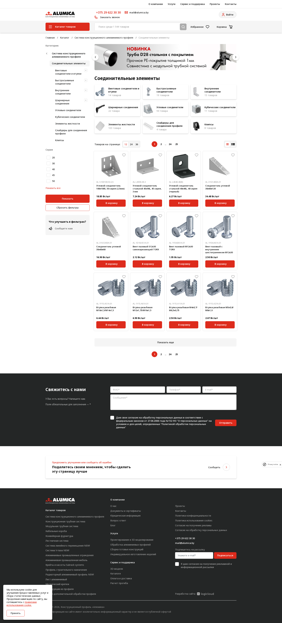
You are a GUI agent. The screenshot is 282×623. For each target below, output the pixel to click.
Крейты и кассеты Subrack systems (65, 564)
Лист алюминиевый (56, 579)
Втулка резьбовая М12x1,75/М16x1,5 (142, 309)
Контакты (230, 4)
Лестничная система (57, 540)
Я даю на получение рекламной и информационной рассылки (206, 565)
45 (53, 175)
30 (53, 163)
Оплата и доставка (121, 578)
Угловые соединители (68, 110)
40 (53, 169)
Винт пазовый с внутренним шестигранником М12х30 (219, 249)
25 (176, 144)
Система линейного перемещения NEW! (68, 545)
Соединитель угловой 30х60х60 (108, 248)
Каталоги (115, 573)
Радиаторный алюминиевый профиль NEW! (70, 574)
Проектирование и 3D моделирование (131, 539)
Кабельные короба (56, 531)
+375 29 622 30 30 (108, 12)
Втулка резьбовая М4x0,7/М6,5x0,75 (183, 309)
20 (53, 157)
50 (53, 181)
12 (125, 144)
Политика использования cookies (193, 520)
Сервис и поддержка (192, 4)
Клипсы (59, 140)
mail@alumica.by (184, 543)
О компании (156, 4)
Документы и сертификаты (125, 510)
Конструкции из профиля (60, 589)
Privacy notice (273, 464)
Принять (16, 613)
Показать (67, 198)
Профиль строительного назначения (66, 569)
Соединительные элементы (69, 63)
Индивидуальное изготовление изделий (133, 554)
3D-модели (116, 568)
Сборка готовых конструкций (126, 549)
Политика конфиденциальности (193, 515)
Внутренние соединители (63, 92)
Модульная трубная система (62, 526)
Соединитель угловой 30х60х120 (217, 187)
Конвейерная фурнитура (59, 536)
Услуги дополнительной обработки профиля (71, 593)
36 (136, 144)
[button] (95, 57)
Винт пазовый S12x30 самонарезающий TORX (146, 248)
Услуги (171, 4)
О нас (113, 506)
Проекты (215, 4)
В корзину (112, 202)
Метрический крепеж (57, 584)
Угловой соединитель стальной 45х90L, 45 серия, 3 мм (147, 188)
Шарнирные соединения (62, 102)
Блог (113, 525)
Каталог (64, 37)
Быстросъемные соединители (64, 82)
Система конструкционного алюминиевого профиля (104, 37)
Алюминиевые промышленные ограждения (70, 555)
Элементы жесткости (67, 123)
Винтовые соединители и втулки (68, 72)
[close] (280, 464)
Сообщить (214, 467)
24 (131, 144)
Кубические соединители (70, 116)
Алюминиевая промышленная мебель (66, 560)
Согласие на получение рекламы (193, 525)
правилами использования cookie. (22, 603)
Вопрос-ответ (118, 520)
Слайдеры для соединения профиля (71, 132)
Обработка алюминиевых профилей (130, 544)
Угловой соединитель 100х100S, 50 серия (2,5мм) (110, 187)
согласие (133, 417)
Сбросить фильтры (67, 207)
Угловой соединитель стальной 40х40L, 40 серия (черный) (183, 188)
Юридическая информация (125, 515)
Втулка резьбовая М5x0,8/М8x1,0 (219, 309)
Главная (50, 37)
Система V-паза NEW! (57, 550)
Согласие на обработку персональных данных (201, 530)
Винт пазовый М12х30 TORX (181, 248)
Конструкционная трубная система (65, 521)
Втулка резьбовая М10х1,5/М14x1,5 (106, 309)
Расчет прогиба (119, 583)
